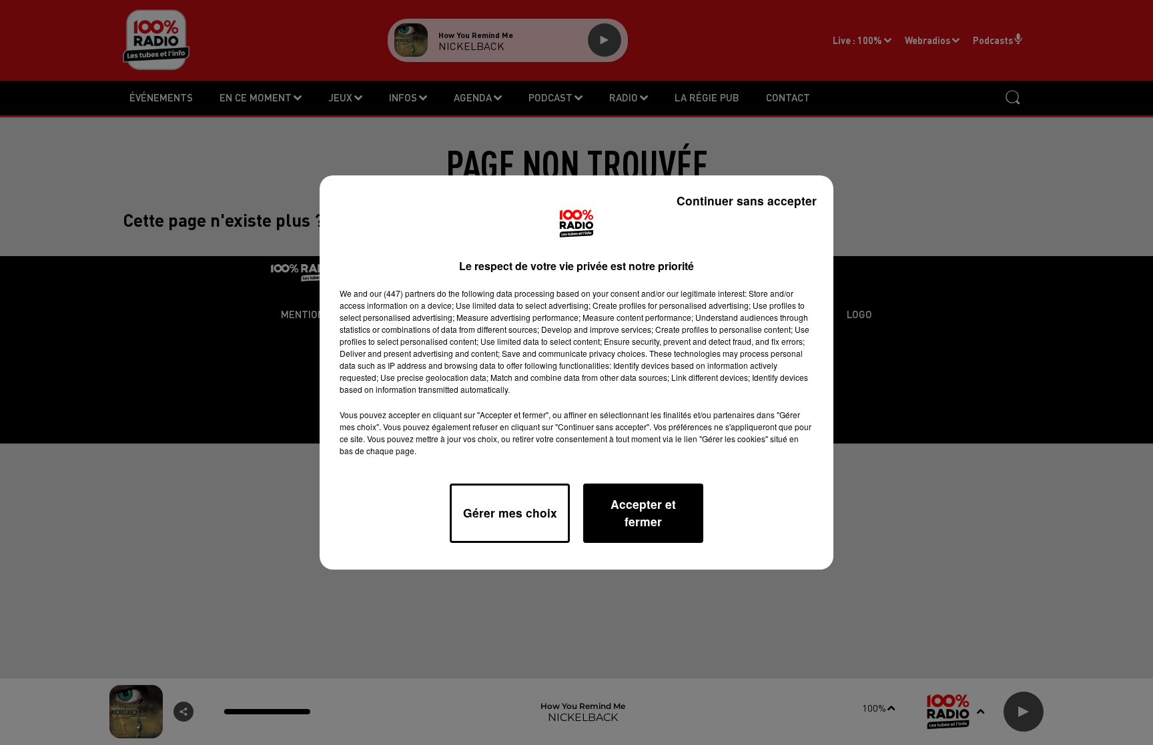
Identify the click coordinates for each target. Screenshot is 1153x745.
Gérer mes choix (510, 512)
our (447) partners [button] (402, 293)
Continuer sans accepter (747, 200)
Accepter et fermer (643, 513)
